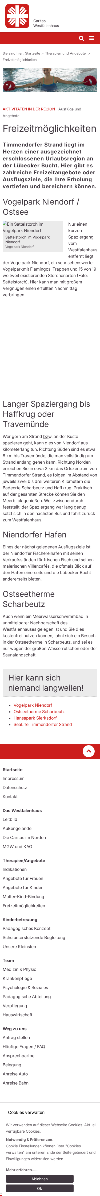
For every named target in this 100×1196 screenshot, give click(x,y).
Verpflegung (15, 1005)
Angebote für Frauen (23, 878)
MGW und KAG (17, 846)
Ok (39, 1188)
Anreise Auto (15, 1073)
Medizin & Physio (19, 969)
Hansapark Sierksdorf (35, 718)
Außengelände (17, 828)
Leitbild (10, 819)
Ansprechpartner (19, 1055)
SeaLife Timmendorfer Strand (43, 724)
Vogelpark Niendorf (33, 705)
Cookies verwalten (26, 1112)
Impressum (14, 778)
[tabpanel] (50, 80)
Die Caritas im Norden (24, 837)
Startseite (32, 53)
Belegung (12, 1064)
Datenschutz (15, 787)
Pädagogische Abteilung (27, 996)
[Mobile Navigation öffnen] (92, 38)
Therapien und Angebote (66, 53)
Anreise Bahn (16, 1083)
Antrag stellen (16, 1037)
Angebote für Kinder (23, 887)
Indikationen (15, 869)
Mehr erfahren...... (22, 1169)
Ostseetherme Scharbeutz (39, 711)
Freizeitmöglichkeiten (20, 59)
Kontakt (10, 796)
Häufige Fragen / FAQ (24, 1046)
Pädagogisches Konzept (26, 928)
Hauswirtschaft (17, 1014)
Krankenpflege (17, 978)
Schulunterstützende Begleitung (34, 937)
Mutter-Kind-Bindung (23, 896)
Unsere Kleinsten (19, 946)
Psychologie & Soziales (25, 987)
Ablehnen (39, 1178)
